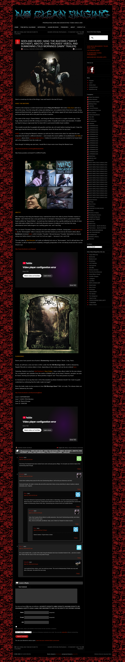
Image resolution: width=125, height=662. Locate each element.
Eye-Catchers (92, 112)
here (30, 234)
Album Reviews (93, 99)
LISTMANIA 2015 (93, 132)
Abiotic (66, 447)
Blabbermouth (93, 259)
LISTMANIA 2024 (93, 151)
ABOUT (73, 27)
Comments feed (93, 87)
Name (22, 612)
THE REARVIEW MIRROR (96, 230)
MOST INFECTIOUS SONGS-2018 (98, 182)
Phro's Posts (92, 204)
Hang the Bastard (72, 447)
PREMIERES (64, 27)
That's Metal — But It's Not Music (97, 226)
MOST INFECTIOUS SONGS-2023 (98, 193)
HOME (16, 27)
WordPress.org (93, 89)
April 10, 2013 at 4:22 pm (26, 476)
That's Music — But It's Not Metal (97, 228)
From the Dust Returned (95, 272)
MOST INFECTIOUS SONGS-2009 (98, 162)
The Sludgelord (93, 296)
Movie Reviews (93, 199)
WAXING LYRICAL (94, 236)
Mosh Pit (91, 160)
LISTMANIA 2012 (93, 125)
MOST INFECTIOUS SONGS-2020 (98, 186)
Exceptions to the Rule (95, 110)
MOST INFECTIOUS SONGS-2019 (98, 184)
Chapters (18, 138)
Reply (79, 469)
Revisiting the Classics (95, 215)
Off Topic (91, 202)
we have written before (37, 138)
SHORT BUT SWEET (94, 219)
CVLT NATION (93, 263)
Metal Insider (92, 285)
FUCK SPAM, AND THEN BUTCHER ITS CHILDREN (26, 33)
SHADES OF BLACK (94, 217)
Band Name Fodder (94, 101)
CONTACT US (81, 27)
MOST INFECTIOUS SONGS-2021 (98, 189)
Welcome (91, 239)
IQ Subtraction (92, 121)
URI (23, 622)
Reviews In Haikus (94, 212)
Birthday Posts (93, 104)
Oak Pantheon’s (39, 371)
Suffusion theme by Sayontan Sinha (102, 654)
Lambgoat (92, 278)
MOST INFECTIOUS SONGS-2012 (98, 169)
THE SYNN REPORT (94, 232)
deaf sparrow (92, 265)
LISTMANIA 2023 (93, 149)
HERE (17, 133)
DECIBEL (91, 267)
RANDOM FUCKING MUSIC (36, 49)
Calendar (91, 106)
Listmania (91, 123)
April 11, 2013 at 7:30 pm (40, 530)
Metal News (26, 49)
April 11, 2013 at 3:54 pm (35, 513)
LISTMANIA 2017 (93, 136)
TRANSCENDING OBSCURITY (97, 300)
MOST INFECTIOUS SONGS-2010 (98, 165)
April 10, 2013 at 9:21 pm (26, 548)
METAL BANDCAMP (94, 283)
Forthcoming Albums (94, 114)
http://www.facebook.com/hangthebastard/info (29, 148)
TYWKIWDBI (92, 302)
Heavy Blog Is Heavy (94, 274)
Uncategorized (93, 234)
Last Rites (91, 280)
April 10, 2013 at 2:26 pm (26, 459)
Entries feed (92, 85)
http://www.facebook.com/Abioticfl (25, 249)
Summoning (80, 447)
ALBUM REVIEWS (53, 27)
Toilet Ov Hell (92, 298)
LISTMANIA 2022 (93, 147)
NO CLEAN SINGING (26, 654)
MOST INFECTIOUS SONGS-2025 (98, 197)
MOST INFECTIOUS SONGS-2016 (98, 178)
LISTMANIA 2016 (93, 134)
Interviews (91, 119)
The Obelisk (92, 294)
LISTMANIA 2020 (93, 143)
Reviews (91, 210)
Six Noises (92, 289)
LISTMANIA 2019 (93, 141)
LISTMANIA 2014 (93, 130)
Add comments (78, 49)
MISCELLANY (92, 158)
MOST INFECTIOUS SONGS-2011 (98, 167)
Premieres (91, 206)
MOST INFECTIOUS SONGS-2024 (98, 195)
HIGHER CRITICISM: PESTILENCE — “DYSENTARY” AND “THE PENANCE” (66, 33)
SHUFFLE (91, 221)
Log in (90, 82)
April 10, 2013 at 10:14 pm (31, 564)
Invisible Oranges (93, 276)
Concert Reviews (93, 108)
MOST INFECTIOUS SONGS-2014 (98, 173)
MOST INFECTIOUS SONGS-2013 (98, 171)
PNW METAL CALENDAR (28, 27)
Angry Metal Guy (93, 254)
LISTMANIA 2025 (93, 154)
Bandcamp (92, 257)
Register (91, 80)
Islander (24, 447)
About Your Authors (94, 97)
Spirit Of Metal (93, 291)
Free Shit (91, 117)
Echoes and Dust (93, 270)
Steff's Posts (92, 223)
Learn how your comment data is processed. (47, 640)
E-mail (22, 617)
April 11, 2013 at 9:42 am (30, 495)
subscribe (64, 632)
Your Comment (23, 587)
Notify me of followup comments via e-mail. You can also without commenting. (55, 632)
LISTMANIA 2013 (93, 128)
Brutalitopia (92, 261)
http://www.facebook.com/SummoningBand (28, 392)
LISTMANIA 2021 (93, 145)
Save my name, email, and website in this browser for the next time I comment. (35, 628)
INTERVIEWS (42, 27)
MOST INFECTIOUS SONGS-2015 (98, 175)
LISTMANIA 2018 (93, 138)
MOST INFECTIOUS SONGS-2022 (98, 191)
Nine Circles (92, 287)
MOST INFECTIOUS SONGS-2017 (98, 180)
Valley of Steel (93, 304)
